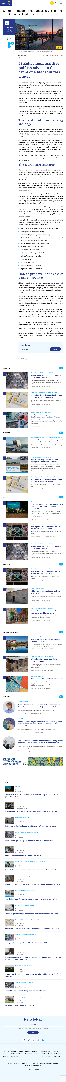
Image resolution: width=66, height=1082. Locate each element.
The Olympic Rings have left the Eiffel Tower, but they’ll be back (46, 528)
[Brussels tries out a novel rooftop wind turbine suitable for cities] (17, 445)
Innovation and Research (32, 1054)
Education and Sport (46, 1054)
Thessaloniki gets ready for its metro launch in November (46, 376)
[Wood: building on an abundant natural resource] (17, 664)
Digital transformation (31, 1051)
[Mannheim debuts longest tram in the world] (9, 849)
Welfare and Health (46, 1056)
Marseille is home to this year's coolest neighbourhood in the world (47, 612)
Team (4, 1054)
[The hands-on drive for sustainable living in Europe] (17, 644)
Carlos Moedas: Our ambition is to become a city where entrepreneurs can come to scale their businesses (40, 742)
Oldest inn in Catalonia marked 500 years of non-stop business (45, 592)
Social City (44, 1048)
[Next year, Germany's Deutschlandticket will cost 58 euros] (17, 420)
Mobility (56, 1051)
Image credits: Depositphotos (33, 1065)
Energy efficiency (9, 30)
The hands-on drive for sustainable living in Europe (45, 640)
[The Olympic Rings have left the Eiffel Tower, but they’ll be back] (17, 531)
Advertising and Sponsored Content (49, 1063)
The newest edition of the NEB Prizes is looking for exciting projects (47, 680)
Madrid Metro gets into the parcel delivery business (26, 991)
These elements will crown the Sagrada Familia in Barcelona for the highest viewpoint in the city (33, 958)
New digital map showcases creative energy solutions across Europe (45, 461)
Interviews (4, 3)
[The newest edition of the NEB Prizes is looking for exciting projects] (17, 684)
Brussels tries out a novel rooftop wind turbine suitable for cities (47, 441)
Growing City (15, 1048)
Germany (9, 27)
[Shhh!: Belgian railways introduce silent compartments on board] (9, 908)
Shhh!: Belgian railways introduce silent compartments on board (31, 914)
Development (15, 1056)
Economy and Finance (17, 1051)
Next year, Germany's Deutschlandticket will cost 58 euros (46, 416)
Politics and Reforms (16, 1054)
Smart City (28, 1048)
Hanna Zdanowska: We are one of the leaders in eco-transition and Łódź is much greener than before (39, 706)
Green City (57, 1048)
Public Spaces (58, 1054)
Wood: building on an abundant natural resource (44, 660)
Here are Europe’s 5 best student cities (20, 1005)
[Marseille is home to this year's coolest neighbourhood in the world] (17, 616)
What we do (6, 1051)
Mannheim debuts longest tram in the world (23, 855)
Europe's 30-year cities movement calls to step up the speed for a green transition (47, 506)
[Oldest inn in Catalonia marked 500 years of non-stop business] (17, 596)
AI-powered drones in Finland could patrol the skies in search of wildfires (31, 975)
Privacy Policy (34, 1063)
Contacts (5, 1056)
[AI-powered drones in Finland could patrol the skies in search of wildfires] (9, 968)
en (7, 23)
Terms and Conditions (23, 1063)
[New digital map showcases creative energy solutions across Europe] (17, 464)
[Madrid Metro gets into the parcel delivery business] (9, 985)
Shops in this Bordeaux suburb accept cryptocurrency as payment (46, 396)
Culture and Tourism (46, 1051)
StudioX (37, 1069)
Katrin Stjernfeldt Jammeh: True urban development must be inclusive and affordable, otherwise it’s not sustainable (40, 724)
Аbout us (6, 1048)
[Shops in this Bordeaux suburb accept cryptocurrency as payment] (17, 400)
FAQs (15, 1063)
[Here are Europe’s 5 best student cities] (9, 999)
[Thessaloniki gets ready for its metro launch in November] (17, 380)
